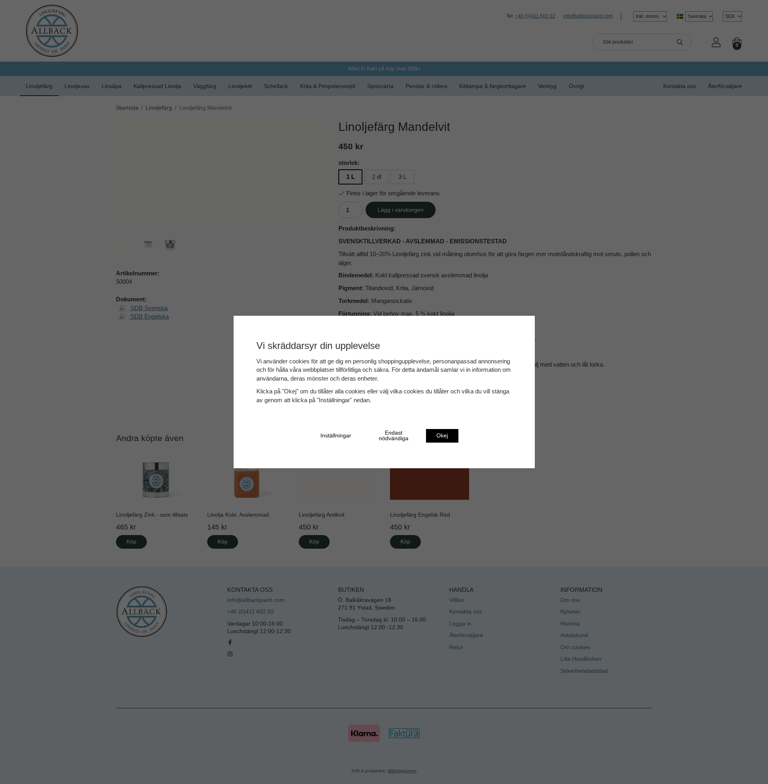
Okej (442, 436)
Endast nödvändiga (393, 435)
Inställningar (335, 436)
